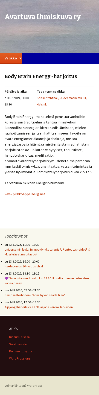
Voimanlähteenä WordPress (24, 385)
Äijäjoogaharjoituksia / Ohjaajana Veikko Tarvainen (39, 307)
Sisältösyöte (18, 344)
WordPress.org (19, 358)
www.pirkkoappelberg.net (25, 194)
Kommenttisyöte (20, 351)
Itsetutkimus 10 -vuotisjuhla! (24, 266)
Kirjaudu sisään (19, 337)
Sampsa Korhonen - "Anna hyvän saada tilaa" (35, 295)
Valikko (11, 58)
